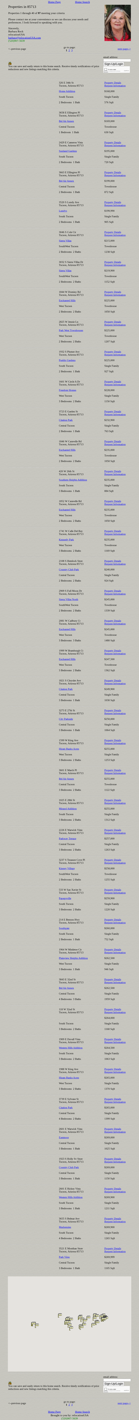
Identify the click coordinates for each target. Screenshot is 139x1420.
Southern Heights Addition (73, 479)
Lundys (63, 210)
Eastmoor (64, 1137)
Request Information (115, 85)
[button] (84, 1321)
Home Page (54, 1)
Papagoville (65, 898)
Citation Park (66, 420)
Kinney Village (67, 868)
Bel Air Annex (66, 121)
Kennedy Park (66, 539)
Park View (64, 1257)
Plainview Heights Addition (73, 958)
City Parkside (66, 719)
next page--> (124, 48)
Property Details (112, 82)
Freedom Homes (67, 390)
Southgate (64, 928)
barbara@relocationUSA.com (24, 37)
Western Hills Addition (71, 1047)
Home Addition (67, 91)
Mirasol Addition (68, 808)
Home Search (82, 1)
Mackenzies (65, 1227)
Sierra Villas (65, 240)
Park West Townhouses (71, 330)
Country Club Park (69, 569)
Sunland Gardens (68, 151)
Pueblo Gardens (67, 360)
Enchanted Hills (67, 300)
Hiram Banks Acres (69, 748)
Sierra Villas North (68, 599)
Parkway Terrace (67, 838)
